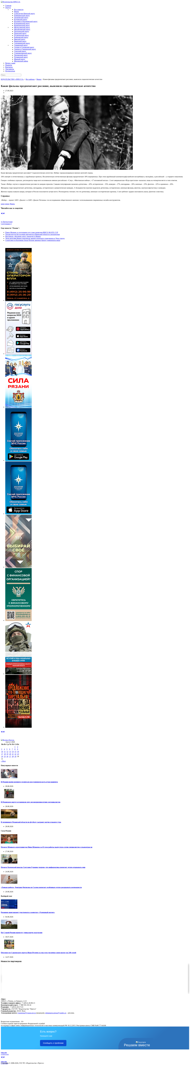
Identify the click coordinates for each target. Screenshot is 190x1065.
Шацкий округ (19, 59)
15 (15, 752)
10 (2, 752)
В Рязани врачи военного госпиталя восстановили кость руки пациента (29, 782)
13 (10, 752)
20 (10, 754)
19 (7, 754)
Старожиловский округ (23, 53)
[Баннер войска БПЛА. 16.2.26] (18, 300)
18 (5, 754)
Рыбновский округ (21, 37)
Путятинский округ (21, 35)
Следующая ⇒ (6, 224)
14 (13, 752)
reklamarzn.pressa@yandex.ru (55, 1013)
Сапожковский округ (22, 43)
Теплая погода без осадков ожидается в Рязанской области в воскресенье (32, 234)
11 (5, 752)
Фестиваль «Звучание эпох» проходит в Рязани (23, 236)
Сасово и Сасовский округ (24, 47)
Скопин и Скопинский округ (25, 49)
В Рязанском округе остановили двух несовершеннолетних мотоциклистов (30, 802)
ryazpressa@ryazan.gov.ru (26, 1013)
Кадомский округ (20, 19)
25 (5, 756)
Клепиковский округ (22, 23)
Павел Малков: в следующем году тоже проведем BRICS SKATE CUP (31, 232)
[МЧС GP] (18, 460)
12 (7, 752)
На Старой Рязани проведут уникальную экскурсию (21, 933)
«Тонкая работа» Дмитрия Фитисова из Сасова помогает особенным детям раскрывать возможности (41, 887)
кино (3, 204)
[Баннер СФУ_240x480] (18, 620)
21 (13, 754)
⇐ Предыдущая (6, 222)
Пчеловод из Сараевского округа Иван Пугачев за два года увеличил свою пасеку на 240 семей (38, 953)
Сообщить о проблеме (53, 1043)
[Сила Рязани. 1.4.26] (18, 407)
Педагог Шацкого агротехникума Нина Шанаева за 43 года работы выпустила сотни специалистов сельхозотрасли (46, 847)
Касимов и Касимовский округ (25, 21)
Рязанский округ (20, 41)
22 (15, 754)
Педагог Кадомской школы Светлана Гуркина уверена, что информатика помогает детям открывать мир (43, 867)
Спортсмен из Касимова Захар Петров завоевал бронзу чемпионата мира (32, 240)
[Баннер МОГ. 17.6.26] (18, 674)
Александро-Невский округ (24, 13)
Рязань (16, 11)
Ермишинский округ (22, 15)
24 (2, 756)
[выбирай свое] (18, 567)
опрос (7, 204)
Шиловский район (21, 61)
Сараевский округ (21, 45)
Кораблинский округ (22, 25)
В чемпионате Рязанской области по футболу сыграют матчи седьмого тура (31, 822)
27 (10, 756)
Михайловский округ (22, 29)
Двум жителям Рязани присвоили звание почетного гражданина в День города (35, 238)
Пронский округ (20, 33)
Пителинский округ (21, 31)
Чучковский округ (21, 57)
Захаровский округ (21, 17)
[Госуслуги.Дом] (18, 354)
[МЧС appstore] (18, 514)
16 (18, 752)
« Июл (3, 761)
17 (2, 754)
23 (18, 754)
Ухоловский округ (21, 55)
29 (15, 756)
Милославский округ (22, 27)
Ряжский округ (19, 39)
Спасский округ (20, 51)
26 (7, 756)
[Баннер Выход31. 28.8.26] (18, 727)
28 (13, 756)
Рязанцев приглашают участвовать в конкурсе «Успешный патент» (28, 912)
